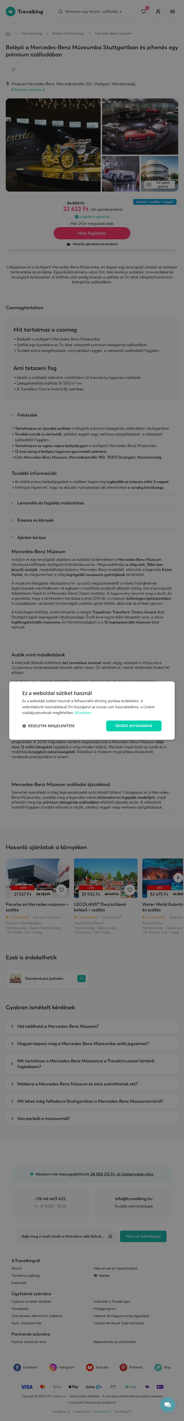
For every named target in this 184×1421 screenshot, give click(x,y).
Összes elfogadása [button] (134, 725)
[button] (48, 726)
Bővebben (83, 712)
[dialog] (92, 710)
